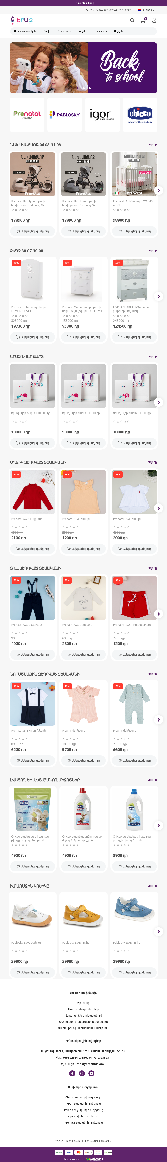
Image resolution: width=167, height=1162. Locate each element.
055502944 (70, 1057)
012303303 (101, 1057)
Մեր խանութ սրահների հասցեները (83, 1022)
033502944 (86, 1057)
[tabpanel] (83, 68)
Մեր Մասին (83, 1003)
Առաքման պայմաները (83, 1009)
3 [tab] (90, 88)
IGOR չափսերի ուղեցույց (83, 1104)
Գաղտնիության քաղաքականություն (83, 1028)
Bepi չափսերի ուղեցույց (83, 1116)
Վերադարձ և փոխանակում (83, 1015)
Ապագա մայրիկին (25, 31)
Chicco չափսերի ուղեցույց (83, 1097)
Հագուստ (63, 31)
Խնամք (100, 31)
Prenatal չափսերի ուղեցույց (83, 1122)
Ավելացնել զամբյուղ (35, 231)
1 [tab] (77, 88)
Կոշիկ (82, 31)
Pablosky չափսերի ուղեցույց (83, 1110)
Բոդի (47, 31)
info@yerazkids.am (90, 1064)
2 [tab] (83, 88)
